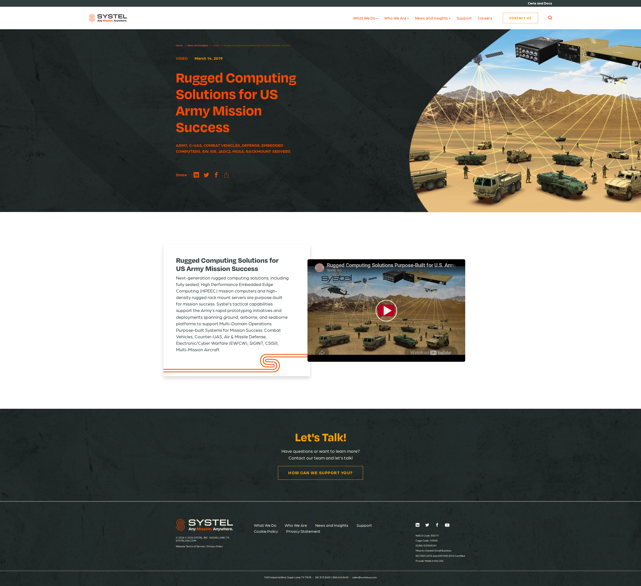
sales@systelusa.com (364, 577)
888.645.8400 (341, 577)
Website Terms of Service (190, 546)
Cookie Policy (266, 531)
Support (464, 18)
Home (179, 45)
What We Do (364, 18)
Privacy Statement (303, 531)
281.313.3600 (323, 577)
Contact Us (520, 18)
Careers (485, 18)
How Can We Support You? (320, 472)
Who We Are (395, 18)
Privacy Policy (215, 546)
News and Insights (431, 18)
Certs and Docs (540, 3)
